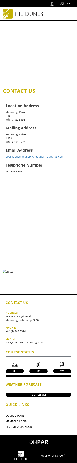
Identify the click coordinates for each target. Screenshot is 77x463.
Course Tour (15, 415)
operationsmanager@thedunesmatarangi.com (35, 156)
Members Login (16, 421)
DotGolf (59, 455)
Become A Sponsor (19, 427)
